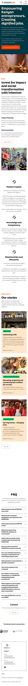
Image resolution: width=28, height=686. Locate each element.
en (24, 1)
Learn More (7, 142)
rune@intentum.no (9, 657)
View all (5, 446)
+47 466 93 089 (8, 662)
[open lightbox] (14, 63)
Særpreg (20, 677)
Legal (3, 673)
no (24, 3)
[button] (21, 2)
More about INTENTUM (10, 47)
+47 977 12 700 (8, 656)
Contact (14, 612)
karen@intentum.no (9, 663)
